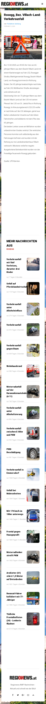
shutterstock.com (20, 57)
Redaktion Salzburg (14, 24)
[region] (23, 183)
